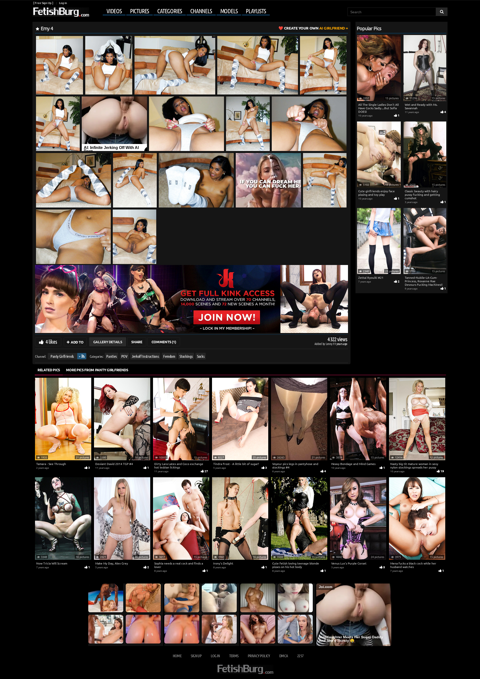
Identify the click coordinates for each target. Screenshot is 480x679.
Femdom (169, 356)
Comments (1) (164, 342)
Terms (233, 655)
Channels (201, 11)
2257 (300, 655)
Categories (169, 11)
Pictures (139, 11)
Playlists (256, 11)
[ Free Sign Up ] (43, 3)
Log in (63, 3)
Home (177, 655)
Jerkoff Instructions (145, 356)
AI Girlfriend (314, 28)
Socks (200, 356)
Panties (111, 356)
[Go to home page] (60, 12)
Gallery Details (107, 342)
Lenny (329, 344)
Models (229, 11)
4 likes (51, 341)
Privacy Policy (259, 655)
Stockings (186, 356)
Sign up (196, 655)
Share (136, 342)
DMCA (283, 655)
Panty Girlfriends (62, 356)
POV (124, 356)
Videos (114, 11)
